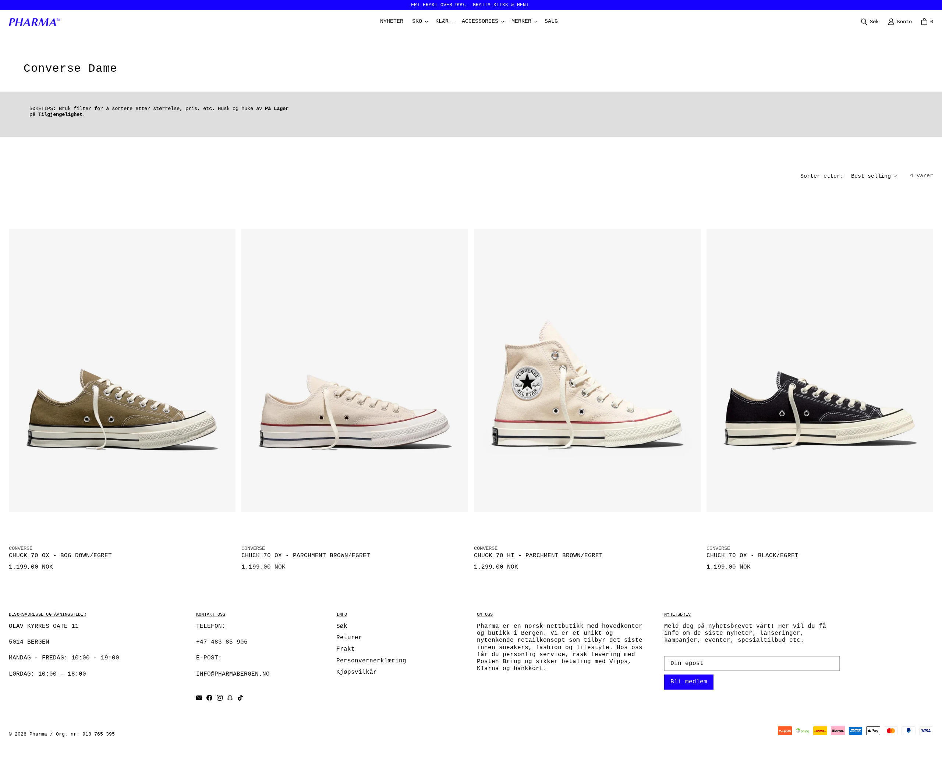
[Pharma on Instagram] (220, 698)
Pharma (38, 734)
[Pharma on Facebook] (209, 698)
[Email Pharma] (199, 698)
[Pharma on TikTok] (240, 698)
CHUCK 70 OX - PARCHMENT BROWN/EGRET (305, 555)
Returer (349, 637)
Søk (341, 626)
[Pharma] (36, 22)
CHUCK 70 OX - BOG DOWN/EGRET (60, 555)
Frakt (345, 649)
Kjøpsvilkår (356, 672)
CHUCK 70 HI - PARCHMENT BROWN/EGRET (538, 555)
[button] (419, 21)
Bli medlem (688, 682)
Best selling (871, 176)
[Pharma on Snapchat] (230, 698)
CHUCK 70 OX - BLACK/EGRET (752, 555)
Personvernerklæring (371, 661)
